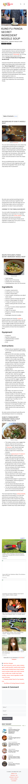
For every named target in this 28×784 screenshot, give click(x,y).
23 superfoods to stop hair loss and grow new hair (14, 758)
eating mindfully (21, 493)
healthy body (17, 667)
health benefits (9, 667)
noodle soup (8, 673)
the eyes (9, 447)
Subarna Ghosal (4, 41)
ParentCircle (15, 142)
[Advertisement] (14, 97)
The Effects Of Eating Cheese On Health (14, 683)
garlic (3, 667)
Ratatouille (16, 54)
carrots (14, 665)
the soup (7, 677)
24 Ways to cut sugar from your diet (13, 751)
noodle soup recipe (17, 673)
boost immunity (8, 665)
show (16, 116)
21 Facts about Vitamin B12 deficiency (14, 764)
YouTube (21, 657)
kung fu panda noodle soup (9, 671)
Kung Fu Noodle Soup (10, 669)
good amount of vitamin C (18, 454)
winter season (17, 215)
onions (8, 675)
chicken (22, 665)
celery (18, 665)
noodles (19, 318)
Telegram (14, 659)
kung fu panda (20, 669)
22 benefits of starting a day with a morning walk (14, 745)
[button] (20, 4)
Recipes (9, 43)
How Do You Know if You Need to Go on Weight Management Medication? (14, 731)
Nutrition (4, 43)
